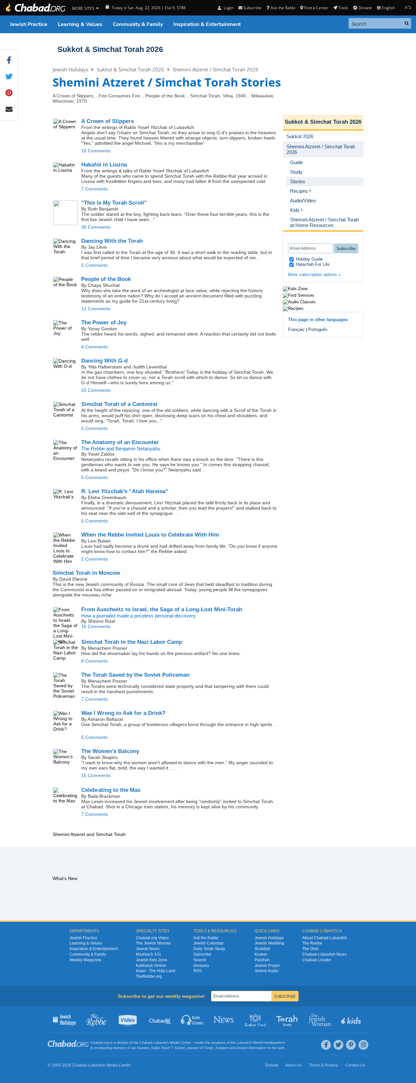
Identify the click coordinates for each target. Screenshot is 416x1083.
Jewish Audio (266, 971)
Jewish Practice (28, 24)
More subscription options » (314, 274)
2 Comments (94, 559)
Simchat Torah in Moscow (86, 573)
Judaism (222, 1048)
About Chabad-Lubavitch (324, 938)
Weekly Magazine (85, 960)
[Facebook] (326, 1045)
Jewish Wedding (269, 943)
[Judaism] (35, 7)
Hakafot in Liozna (104, 165)
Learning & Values (80, 24)
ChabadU (160, 1019)
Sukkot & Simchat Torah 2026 (110, 49)
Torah (208, 1048)
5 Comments (94, 265)
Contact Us (355, 1065)
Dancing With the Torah (112, 241)
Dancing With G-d (104, 361)
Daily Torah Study (209, 948)
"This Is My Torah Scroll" (114, 203)
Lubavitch (161, 1043)
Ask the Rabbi (283, 8)
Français (296, 329)
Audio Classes (192, 1019)
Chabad (145, 1043)
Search (199, 960)
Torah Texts (288, 1019)
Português (318, 329)
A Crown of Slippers (107, 121)
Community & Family (138, 24)
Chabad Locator (316, 960)
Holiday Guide (309, 259)
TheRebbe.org (149, 976)
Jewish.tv (128, 1019)
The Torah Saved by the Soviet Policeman (135, 675)
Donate (365, 8)
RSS (197, 971)
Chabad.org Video (152, 938)
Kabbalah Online (151, 965)
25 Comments (95, 390)
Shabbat (262, 948)
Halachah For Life (312, 264)
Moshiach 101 (148, 954)
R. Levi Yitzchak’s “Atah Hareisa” (124, 491)
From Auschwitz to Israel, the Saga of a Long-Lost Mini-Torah (161, 609)
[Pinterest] (351, 1045)
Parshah (262, 960)
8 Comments (94, 661)
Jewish (242, 1048)
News (224, 1019)
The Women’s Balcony (110, 751)
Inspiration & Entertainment (207, 24)
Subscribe (202, 954)
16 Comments (95, 150)
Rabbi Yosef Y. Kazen (168, 1048)
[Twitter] (338, 1045)
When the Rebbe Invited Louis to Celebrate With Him (150, 535)
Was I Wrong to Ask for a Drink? (123, 713)
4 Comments (94, 346)
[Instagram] (363, 1045)
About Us (293, 1065)
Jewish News (147, 948)
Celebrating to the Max (110, 790)
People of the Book (106, 279)
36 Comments (95, 227)
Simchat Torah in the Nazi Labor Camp (131, 642)
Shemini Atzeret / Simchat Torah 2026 (215, 69)
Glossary (201, 965)
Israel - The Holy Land (155, 971)
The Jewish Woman (153, 943)
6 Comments (94, 520)
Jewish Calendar (208, 943)
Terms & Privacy (323, 1065)
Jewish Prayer (267, 965)
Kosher (261, 954)
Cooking (256, 1019)
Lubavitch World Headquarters (260, 1043)
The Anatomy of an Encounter (120, 442)
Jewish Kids (352, 1019)
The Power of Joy (104, 322)
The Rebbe (312, 943)
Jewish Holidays (70, 69)
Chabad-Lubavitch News (324, 954)
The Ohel (310, 948)
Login (228, 8)
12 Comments (95, 308)
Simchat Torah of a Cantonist (119, 404)
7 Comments (94, 188)
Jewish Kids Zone (151, 960)
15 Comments (95, 775)
